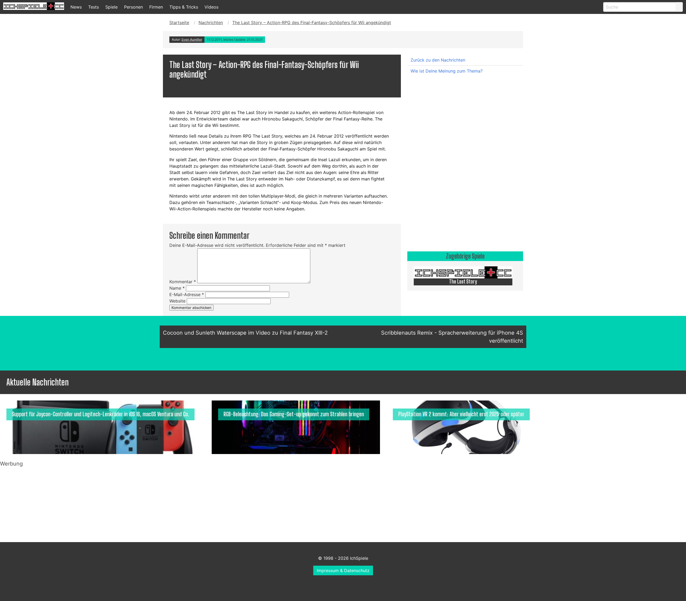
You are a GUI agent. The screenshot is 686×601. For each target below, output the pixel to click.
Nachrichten (211, 22)
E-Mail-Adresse (186, 294)
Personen (133, 7)
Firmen (156, 7)
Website (177, 301)
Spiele (111, 7)
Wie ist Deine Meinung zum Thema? (447, 71)
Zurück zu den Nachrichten (438, 60)
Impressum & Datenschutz (343, 570)
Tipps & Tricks (183, 7)
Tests (93, 7)
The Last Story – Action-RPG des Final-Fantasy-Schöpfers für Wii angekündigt (311, 22)
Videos (211, 7)
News (76, 7)
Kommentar (182, 281)
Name (177, 288)
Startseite (179, 22)
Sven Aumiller (191, 39)
